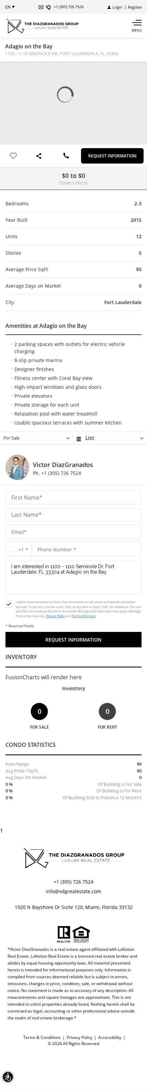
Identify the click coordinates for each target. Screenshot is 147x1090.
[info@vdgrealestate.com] (41, 7)
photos (10, 72)
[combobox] (18, 549)
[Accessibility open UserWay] (7, 1076)
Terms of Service (83, 616)
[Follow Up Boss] (8, 604)
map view (24, 72)
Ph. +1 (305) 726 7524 (57, 473)
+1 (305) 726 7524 (73, 881)
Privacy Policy (55, 616)
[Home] (42, 26)
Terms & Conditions (42, 1037)
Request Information (112, 156)
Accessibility (109, 1037)
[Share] (40, 156)
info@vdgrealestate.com (73, 891)
